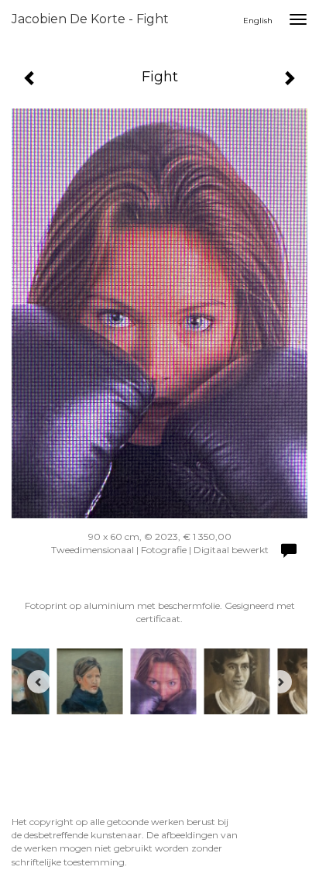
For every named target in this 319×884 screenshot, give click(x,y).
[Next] (280, 681)
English (258, 20)
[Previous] (38, 681)
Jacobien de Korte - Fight (90, 19)
